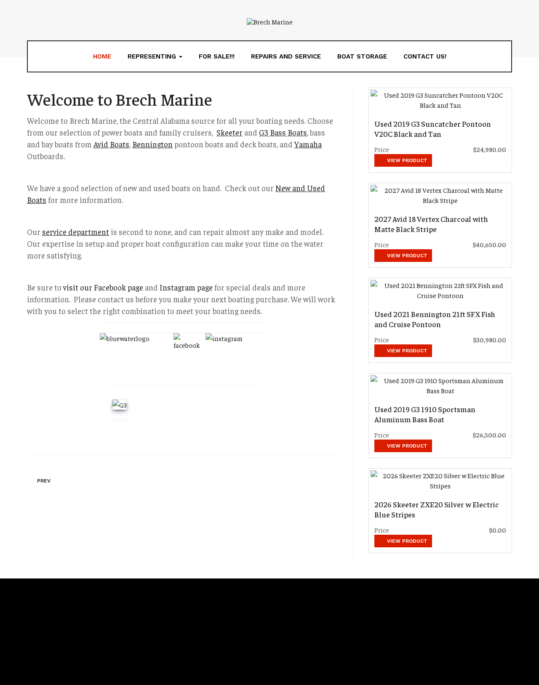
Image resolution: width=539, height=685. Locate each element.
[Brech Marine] (270, 21)
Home (102, 56)
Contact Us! (424, 56)
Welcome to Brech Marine (119, 98)
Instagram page (186, 287)
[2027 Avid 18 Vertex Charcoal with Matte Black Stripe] (440, 195)
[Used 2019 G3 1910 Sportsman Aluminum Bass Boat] (440, 385)
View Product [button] (406, 160)
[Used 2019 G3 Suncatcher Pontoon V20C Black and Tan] (440, 100)
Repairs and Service (286, 56)
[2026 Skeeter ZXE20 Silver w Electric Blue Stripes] (440, 480)
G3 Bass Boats (283, 132)
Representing (153, 56)
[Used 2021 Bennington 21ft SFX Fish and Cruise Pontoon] (440, 290)
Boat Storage (362, 56)
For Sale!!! (217, 56)
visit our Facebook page (103, 287)
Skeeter (229, 132)
